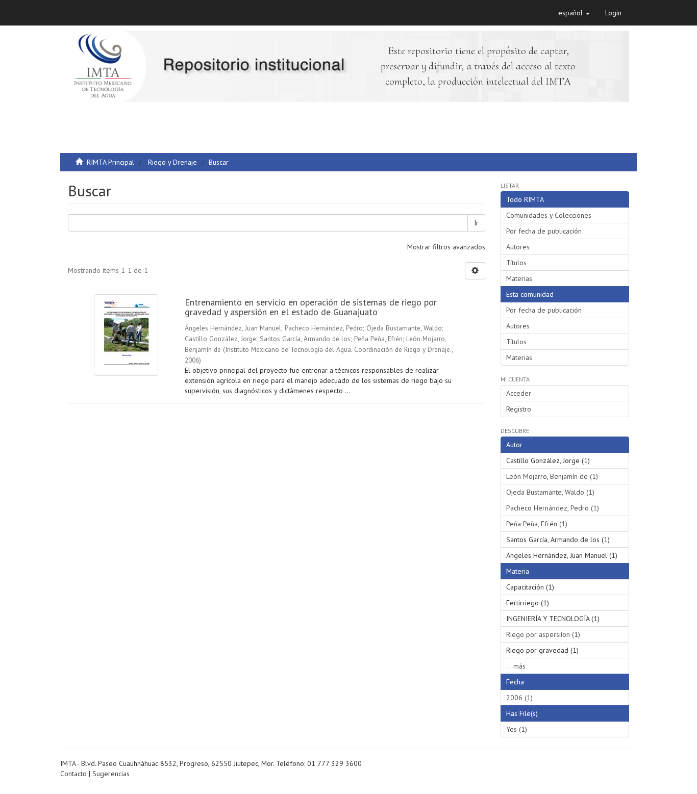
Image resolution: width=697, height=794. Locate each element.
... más (516, 666)
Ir (476, 222)
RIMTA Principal (110, 162)
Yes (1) (516, 729)
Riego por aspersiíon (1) (543, 634)
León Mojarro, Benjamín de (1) (552, 476)
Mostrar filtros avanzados (446, 246)
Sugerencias (111, 773)
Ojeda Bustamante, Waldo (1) (550, 492)
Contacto (73, 773)
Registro (518, 409)
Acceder (518, 393)
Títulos (516, 262)
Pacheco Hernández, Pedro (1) (552, 508)
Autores (518, 246)
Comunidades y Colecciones (548, 215)
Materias (519, 278)
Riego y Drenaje (172, 162)
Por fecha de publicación (544, 231)
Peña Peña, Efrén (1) (536, 523)
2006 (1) (519, 697)
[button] (574, 12)
